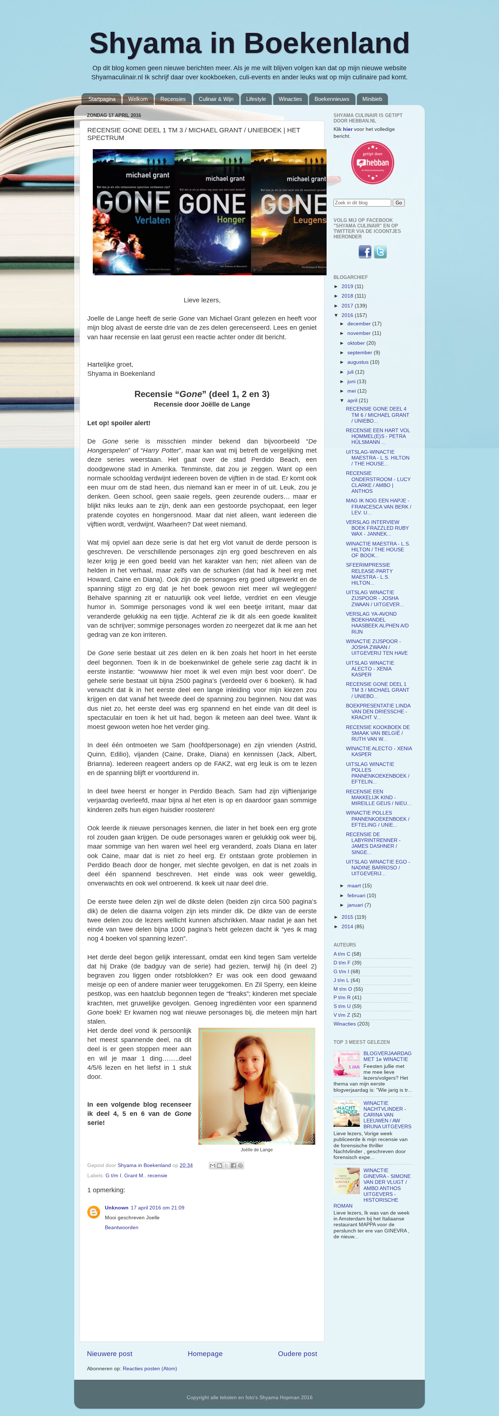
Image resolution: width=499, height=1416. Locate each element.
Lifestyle (256, 99)
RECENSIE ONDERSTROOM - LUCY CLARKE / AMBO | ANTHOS (378, 482)
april (353, 400)
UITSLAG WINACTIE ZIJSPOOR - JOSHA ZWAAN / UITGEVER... (375, 598)
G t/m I (113, 1175)
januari (356, 905)
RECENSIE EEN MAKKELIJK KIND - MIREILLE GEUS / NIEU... (378, 797)
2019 (348, 286)
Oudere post (297, 1354)
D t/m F (342, 963)
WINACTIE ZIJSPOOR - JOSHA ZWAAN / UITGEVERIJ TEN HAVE (377, 647)
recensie (157, 1175)
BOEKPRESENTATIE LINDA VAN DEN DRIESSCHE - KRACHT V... (378, 711)
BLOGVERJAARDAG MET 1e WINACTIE (387, 1056)
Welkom (138, 99)
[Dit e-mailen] (212, 1165)
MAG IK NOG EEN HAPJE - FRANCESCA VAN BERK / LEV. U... (378, 506)
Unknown (117, 1208)
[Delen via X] (226, 1165)
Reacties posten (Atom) (150, 1368)
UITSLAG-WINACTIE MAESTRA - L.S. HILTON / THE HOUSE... (378, 458)
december (359, 323)
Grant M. (134, 1175)
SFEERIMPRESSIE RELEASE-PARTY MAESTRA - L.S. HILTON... (369, 574)
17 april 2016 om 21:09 (157, 1208)
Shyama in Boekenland (249, 43)
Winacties (290, 99)
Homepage (205, 1354)
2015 (348, 917)
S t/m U (342, 1006)
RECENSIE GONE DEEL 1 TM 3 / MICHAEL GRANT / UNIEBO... (378, 690)
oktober (356, 343)
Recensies (173, 99)
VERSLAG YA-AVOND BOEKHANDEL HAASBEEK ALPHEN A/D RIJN (377, 623)
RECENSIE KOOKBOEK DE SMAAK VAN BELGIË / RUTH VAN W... (378, 733)
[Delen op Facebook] (233, 1165)
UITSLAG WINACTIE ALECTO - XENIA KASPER (370, 668)
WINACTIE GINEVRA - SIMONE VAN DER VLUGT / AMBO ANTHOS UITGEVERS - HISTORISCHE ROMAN (372, 1188)
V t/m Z (342, 1015)
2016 (348, 315)
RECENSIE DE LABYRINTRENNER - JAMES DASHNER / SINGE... (373, 843)
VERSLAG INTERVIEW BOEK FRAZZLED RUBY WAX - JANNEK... (377, 528)
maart (354, 885)
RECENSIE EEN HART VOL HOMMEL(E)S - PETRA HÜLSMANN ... (378, 436)
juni (352, 381)
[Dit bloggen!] (219, 1165)
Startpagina (101, 99)
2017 (348, 306)
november (359, 333)
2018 (348, 296)
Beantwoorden (121, 1227)
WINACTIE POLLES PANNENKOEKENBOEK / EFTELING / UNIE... (378, 818)
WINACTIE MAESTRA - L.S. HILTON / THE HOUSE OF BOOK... (378, 549)
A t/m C (342, 954)
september (360, 352)
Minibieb (372, 99)
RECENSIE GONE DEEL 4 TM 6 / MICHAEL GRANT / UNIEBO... (378, 414)
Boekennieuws (332, 99)
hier (348, 129)
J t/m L (341, 980)
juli (351, 372)
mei (352, 391)
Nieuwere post (109, 1354)
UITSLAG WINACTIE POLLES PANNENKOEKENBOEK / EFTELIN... (378, 773)
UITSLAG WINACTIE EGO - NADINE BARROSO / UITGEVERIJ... (378, 867)
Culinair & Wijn (216, 99)
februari (357, 895)
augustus (358, 362)
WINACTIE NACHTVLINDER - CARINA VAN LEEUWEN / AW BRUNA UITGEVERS (387, 1115)
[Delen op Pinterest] (240, 1165)
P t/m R (342, 997)
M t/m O (343, 989)
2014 (348, 926)
